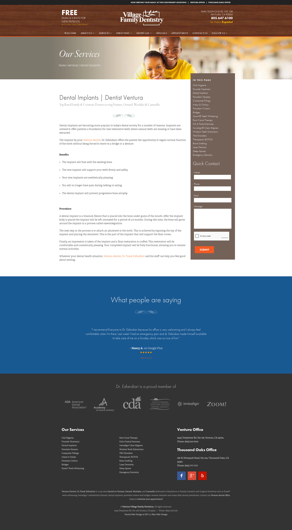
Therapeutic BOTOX (203, 139)
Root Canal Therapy (203, 120)
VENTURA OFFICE (197, 2)
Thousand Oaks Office (197, 449)
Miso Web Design (159, 514)
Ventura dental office (220, 495)
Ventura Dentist (69, 491)
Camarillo (150, 491)
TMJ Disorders (200, 135)
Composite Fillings (201, 100)
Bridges (196, 112)
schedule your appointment (149, 499)
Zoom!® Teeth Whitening (205, 116)
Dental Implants (200, 93)
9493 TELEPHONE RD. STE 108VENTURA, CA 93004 (217, 13)
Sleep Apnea (199, 151)
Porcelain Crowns (201, 108)
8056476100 (222, 18)
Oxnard (128, 491)
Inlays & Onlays (201, 104)
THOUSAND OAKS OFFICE (219, 2)
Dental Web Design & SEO (136, 514)
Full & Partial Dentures (203, 124)
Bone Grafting (200, 143)
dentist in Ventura (116, 491)
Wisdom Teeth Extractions (205, 131)
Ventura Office (190, 429)
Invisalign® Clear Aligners (205, 127)
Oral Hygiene (199, 85)
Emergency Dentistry (202, 155)
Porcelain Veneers (201, 96)
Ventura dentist (92, 140)
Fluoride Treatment (201, 89)
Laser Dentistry (200, 147)
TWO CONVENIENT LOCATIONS (172, 2)
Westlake (137, 491)
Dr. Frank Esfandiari (133, 256)
